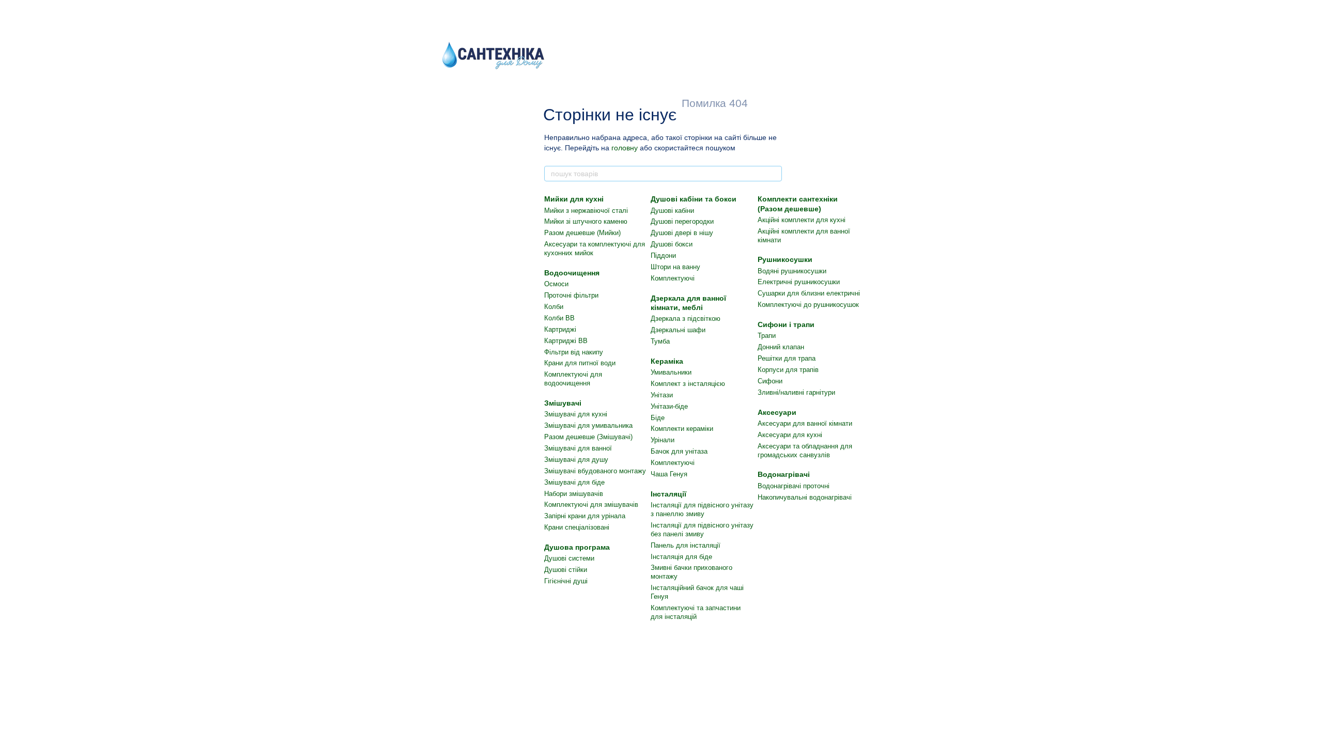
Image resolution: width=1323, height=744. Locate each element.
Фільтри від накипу (573, 352)
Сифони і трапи (786, 324)
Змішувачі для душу (576, 459)
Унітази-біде (669, 406)
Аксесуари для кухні (790, 435)
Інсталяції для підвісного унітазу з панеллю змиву (702, 509)
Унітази (662, 395)
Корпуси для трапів (788, 370)
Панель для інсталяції (685, 545)
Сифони (770, 381)
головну (624, 148)
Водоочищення (571, 273)
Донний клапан (781, 347)
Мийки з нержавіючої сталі (586, 210)
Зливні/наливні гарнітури (796, 392)
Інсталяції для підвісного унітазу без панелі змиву (702, 529)
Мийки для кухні (574, 199)
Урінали (662, 440)
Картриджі (560, 329)
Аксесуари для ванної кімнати (805, 423)
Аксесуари (777, 412)
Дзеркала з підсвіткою (685, 318)
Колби (553, 307)
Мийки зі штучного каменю (585, 221)
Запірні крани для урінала (584, 516)
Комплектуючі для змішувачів (591, 504)
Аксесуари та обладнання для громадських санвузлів (805, 450)
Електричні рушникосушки (799, 282)
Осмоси (556, 284)
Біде (658, 418)
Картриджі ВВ (566, 341)
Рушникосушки (785, 259)
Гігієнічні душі (566, 581)
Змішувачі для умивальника (588, 425)
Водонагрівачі (784, 474)
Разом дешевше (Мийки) (582, 233)
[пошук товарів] (773, 173)
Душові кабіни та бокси (693, 199)
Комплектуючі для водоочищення (573, 378)
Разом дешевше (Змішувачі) (588, 437)
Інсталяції (668, 494)
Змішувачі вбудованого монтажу (595, 471)
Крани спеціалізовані (576, 527)
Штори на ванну (675, 267)
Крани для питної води (580, 363)
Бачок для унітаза (679, 451)
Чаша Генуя (669, 474)
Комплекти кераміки (682, 428)
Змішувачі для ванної (578, 448)
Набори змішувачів (573, 494)
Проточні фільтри (571, 295)
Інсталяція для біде (681, 557)
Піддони (663, 255)
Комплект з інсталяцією (688, 384)
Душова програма (577, 547)
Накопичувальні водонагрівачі (805, 497)
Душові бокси (672, 244)
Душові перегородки (682, 221)
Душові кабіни (672, 210)
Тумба (660, 341)
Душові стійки (565, 570)
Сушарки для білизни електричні (809, 293)
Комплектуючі (673, 278)
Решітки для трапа (787, 358)
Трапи (767, 335)
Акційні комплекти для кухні (801, 220)
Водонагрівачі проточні (793, 486)
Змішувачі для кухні (575, 414)
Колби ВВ (559, 318)
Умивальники (671, 372)
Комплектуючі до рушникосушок (808, 304)
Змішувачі (562, 403)
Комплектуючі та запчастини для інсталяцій (696, 612)
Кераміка (667, 361)
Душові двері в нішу (682, 233)
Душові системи (569, 558)
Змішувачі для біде (574, 482)
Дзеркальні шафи (678, 330)
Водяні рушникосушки (792, 271)
